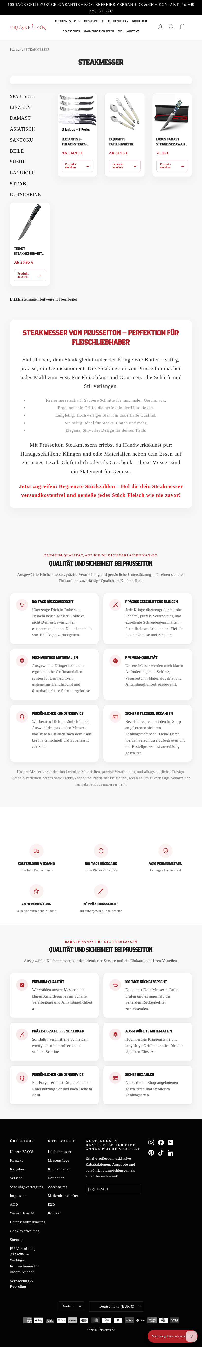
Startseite (16, 49)
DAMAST (20, 118)
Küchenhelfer (118, 21)
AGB (14, 1204)
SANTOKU (22, 140)
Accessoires (71, 31)
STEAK (18, 183)
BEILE (17, 151)
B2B (120, 31)
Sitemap (16, 1240)
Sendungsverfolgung (25, 1187)
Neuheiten (139, 21)
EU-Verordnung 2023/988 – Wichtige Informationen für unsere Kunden (24, 1260)
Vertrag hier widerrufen (172, 1336)
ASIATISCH (22, 129)
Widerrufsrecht (22, 1213)
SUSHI (17, 161)
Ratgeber (17, 1169)
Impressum (19, 1196)
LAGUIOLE (22, 172)
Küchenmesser (66, 21)
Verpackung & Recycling (22, 1284)
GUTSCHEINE (25, 194)
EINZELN (20, 107)
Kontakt (133, 31)
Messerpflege (94, 21)
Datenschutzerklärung (25, 1222)
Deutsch (68, 1306)
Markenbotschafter (99, 31)
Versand (16, 1178)
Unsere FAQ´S (21, 1152)
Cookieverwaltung (25, 1231)
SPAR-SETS (22, 96)
